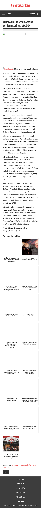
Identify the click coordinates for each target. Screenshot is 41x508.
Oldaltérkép (20, 488)
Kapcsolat (20, 483)
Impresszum (20, 492)
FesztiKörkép (20, 5)
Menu (9, 14)
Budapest (16, 465)
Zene (6, 472)
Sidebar (32, 14)
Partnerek (20, 501)
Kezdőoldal (20, 479)
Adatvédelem (20, 497)
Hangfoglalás (26, 465)
